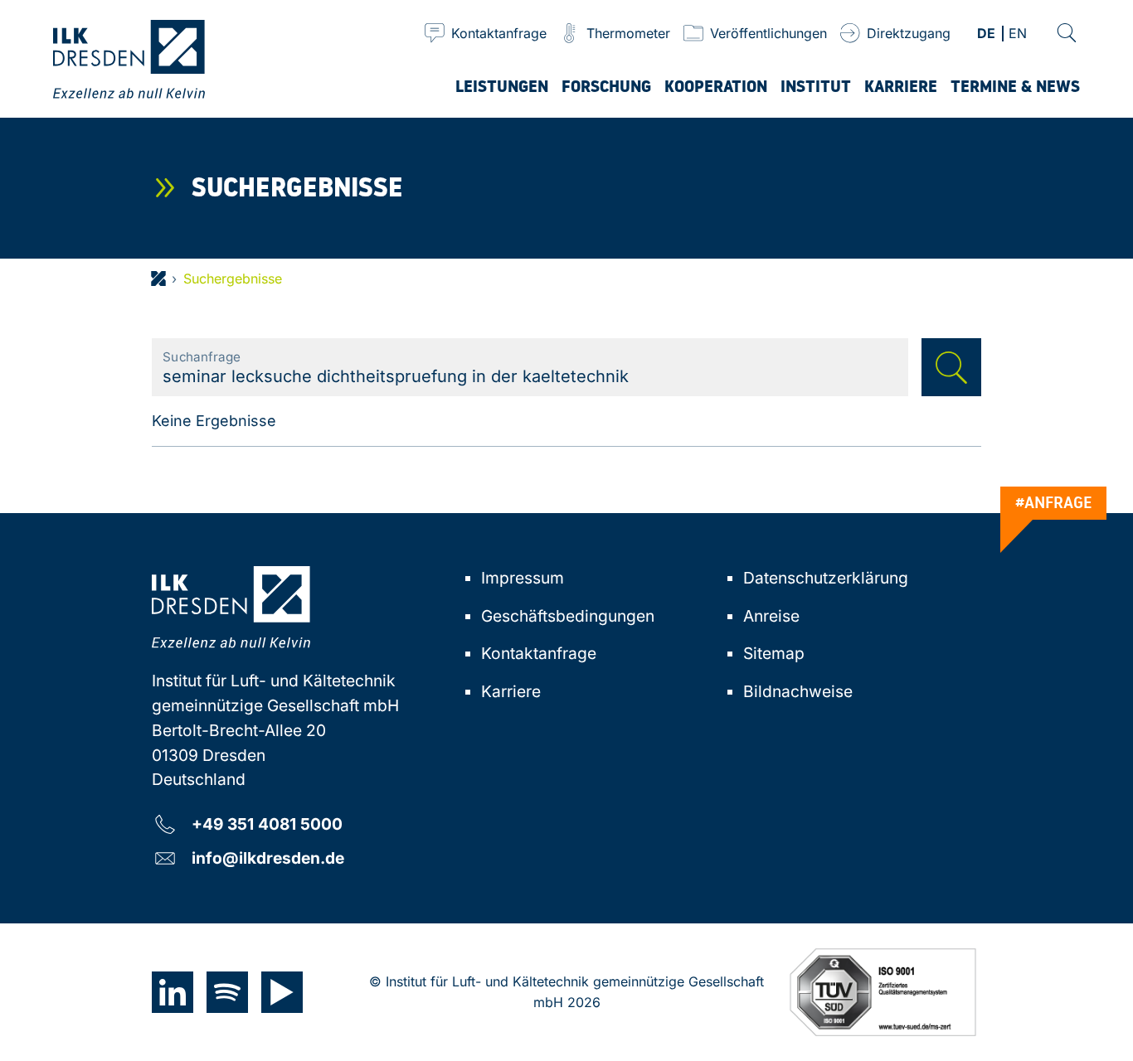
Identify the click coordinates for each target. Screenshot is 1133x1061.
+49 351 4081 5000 (267, 823)
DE (986, 34)
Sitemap (774, 653)
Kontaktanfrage (538, 653)
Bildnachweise (798, 691)
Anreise (771, 616)
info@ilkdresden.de (268, 857)
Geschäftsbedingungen (567, 616)
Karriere (511, 691)
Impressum (522, 578)
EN (1018, 34)
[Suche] (1066, 33)
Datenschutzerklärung (825, 578)
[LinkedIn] (172, 992)
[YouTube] (282, 992)
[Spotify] (227, 992)
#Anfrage (1053, 502)
